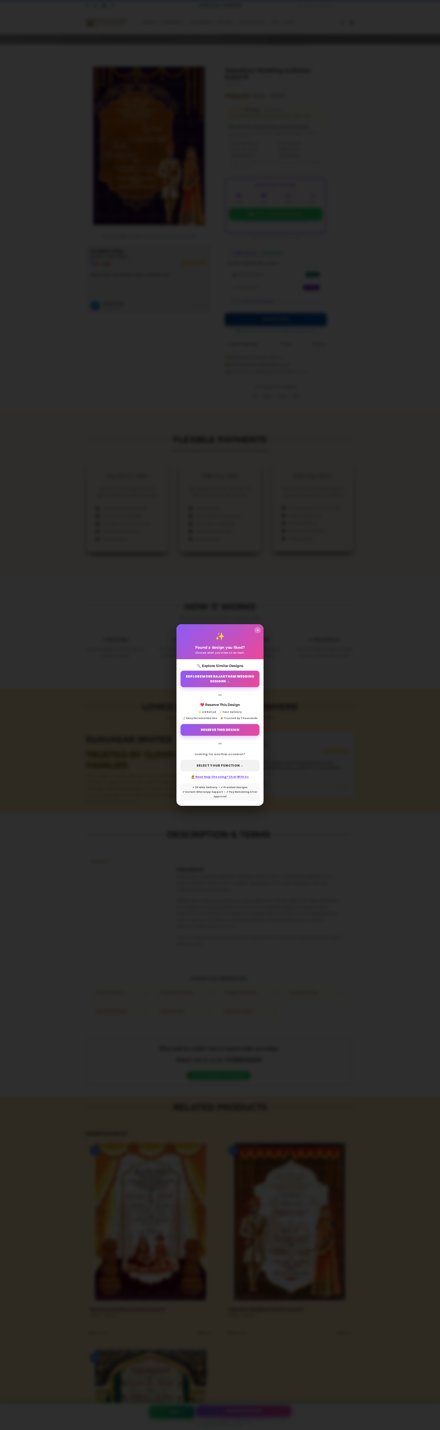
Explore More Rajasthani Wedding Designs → (220, 679)
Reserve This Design (220, 729)
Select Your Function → (220, 765)
